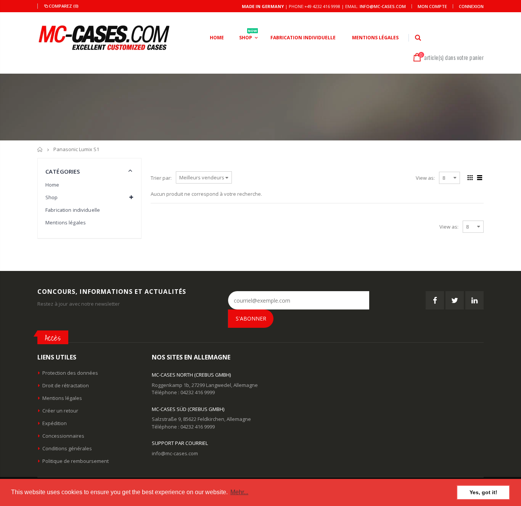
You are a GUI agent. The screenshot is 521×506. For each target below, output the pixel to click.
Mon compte (432, 6)
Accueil (40, 149)
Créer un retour (60, 410)
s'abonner (251, 318)
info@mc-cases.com (383, 6)
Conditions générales (67, 448)
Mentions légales (65, 222)
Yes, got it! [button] (483, 492)
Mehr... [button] (239, 492)
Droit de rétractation (65, 385)
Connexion (471, 6)
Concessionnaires (63, 435)
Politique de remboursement (75, 461)
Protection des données (70, 372)
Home (52, 184)
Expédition (54, 423)
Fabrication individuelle (72, 209)
